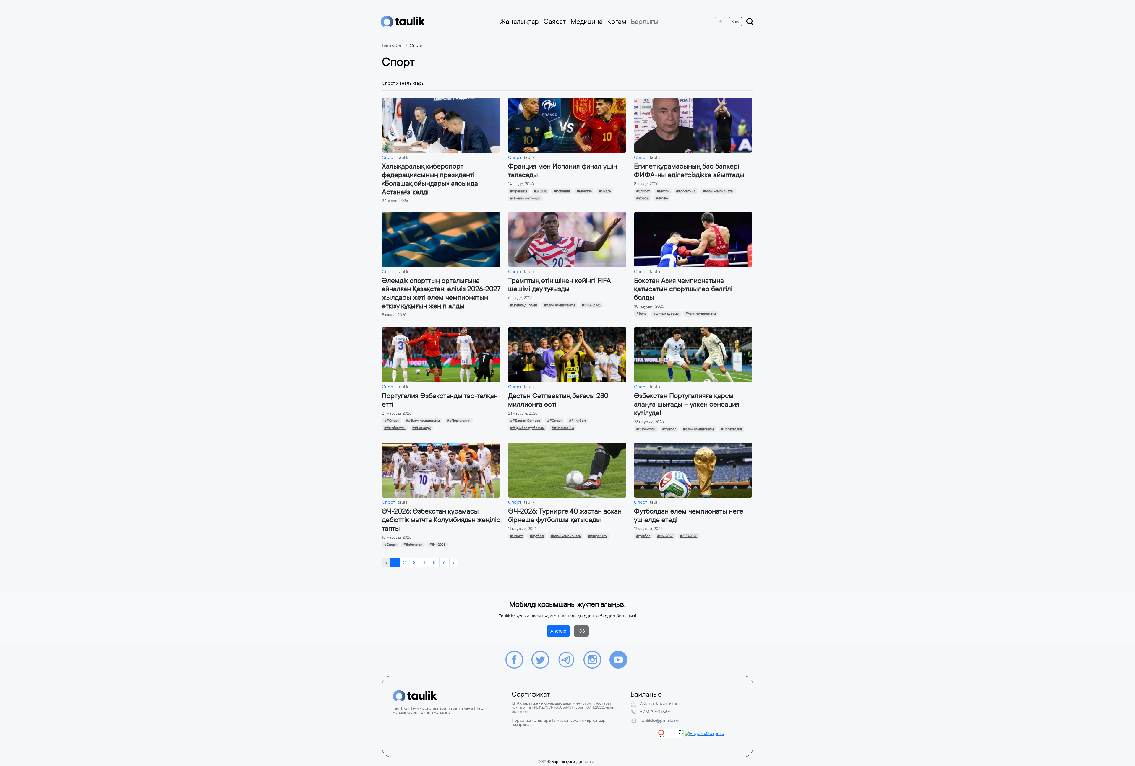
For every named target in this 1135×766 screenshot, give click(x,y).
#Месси (663, 191)
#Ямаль (605, 191)
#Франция (518, 191)
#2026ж (540, 191)
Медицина (586, 21)
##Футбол (577, 420)
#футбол (669, 429)
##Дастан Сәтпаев (525, 420)
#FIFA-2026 (591, 305)
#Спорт (390, 544)
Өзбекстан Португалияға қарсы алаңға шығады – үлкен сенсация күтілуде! (687, 404)
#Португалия (731, 429)
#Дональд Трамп (523, 305)
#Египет (643, 191)
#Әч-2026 (437, 544)
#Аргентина (685, 191)
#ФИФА (662, 198)
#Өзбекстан (645, 429)
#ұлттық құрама (666, 313)
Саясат (555, 21)
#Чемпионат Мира (525, 198)
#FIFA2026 (688, 536)
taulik (403, 157)
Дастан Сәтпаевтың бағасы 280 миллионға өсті (558, 400)
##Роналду (421, 428)
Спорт (388, 157)
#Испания (562, 191)
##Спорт (391, 420)
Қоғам (616, 21)
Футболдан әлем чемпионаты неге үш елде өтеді (688, 515)
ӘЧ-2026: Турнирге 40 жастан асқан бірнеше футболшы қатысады (565, 515)
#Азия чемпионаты (700, 313)
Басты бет (392, 45)
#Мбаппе (584, 191)
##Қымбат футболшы (527, 428)
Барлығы (645, 21)
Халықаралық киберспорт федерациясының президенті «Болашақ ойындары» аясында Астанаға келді (430, 179)
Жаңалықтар (519, 21)
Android (558, 631)
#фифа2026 (597, 536)
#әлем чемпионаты (718, 191)
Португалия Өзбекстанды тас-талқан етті (440, 400)
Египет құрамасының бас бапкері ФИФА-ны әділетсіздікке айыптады (689, 170)
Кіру (735, 21)
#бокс (641, 313)
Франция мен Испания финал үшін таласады (562, 170)
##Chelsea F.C (563, 428)
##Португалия (458, 420)
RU (720, 21)
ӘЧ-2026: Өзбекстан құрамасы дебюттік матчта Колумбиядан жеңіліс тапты (441, 520)
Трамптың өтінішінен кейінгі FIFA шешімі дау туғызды (559, 285)
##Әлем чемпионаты (423, 420)
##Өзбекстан (395, 428)
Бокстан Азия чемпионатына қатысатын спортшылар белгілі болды (683, 289)
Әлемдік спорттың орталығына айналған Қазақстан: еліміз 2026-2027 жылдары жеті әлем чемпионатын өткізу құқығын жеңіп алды (441, 293)
